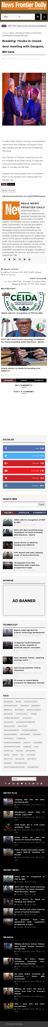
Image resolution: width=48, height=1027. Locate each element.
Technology (20, 763)
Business (8, 701)
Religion (20, 759)
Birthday (19, 710)
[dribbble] (25, 783)
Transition (33, 767)
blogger (9, 380)
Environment (10, 734)
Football (9, 738)
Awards (24, 706)
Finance (37, 734)
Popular (24, 513)
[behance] (33, 783)
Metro (19, 751)
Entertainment (29, 730)
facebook (39, 380)
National (30, 751)
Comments (39, 513)
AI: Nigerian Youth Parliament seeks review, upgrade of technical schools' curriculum (27, 645)
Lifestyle (8, 751)
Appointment (10, 706)
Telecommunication (14, 767)
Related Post (8, 289)
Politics (8, 759)
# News (11, 184)
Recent (8, 513)
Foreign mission (12, 742)
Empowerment (11, 730)
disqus (24, 380)
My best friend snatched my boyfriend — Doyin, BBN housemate (30, 976)
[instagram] (37, 783)
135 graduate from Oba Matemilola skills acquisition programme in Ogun (27, 565)
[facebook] (6, 783)
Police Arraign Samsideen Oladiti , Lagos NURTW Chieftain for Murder (30, 852)
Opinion (31, 755)
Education (9, 726)
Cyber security (11, 718)
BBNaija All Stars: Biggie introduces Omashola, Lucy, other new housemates (30, 961)
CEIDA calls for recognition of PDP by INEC (22, 313)
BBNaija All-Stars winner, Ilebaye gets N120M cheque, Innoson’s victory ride (30, 946)
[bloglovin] (21, 783)
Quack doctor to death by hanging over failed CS (20, 369)
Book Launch (34, 710)
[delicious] (41, 783)
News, (39, 59)
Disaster (27, 718)
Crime (34, 714)
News (12, 33)
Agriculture (30, 701)
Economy (9, 722)
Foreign (21, 738)
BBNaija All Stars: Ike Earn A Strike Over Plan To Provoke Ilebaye (30, 991)
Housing (38, 742)
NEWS (15, 755)
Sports (7, 763)
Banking (36, 706)
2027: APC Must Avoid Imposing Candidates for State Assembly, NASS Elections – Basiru (23, 340)
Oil (22, 755)
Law (36, 747)
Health (27, 742)
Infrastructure (12, 747)
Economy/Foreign (25, 722)
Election (22, 726)
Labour (27, 747)
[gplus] (13, 783)
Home (4, 33)
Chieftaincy (22, 714)
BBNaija (8, 710)
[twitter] (9, 783)
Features (25, 734)
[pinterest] (17, 783)
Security (31, 759)
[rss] (29, 783)
